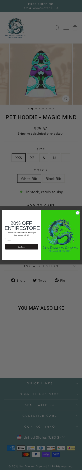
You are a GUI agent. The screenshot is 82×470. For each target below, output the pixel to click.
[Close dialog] (77, 212)
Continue (21, 247)
